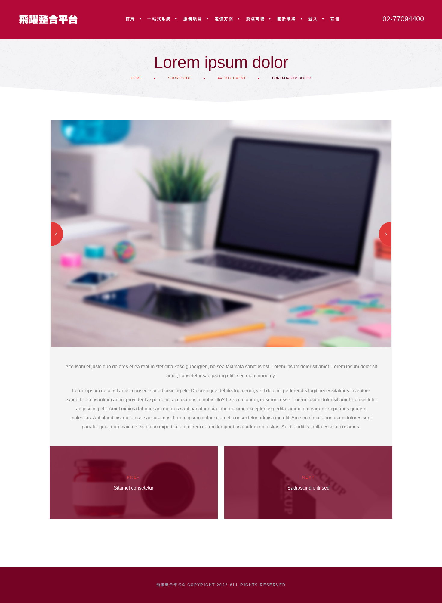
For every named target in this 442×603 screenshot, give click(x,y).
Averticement (232, 78)
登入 (313, 19)
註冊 (335, 19)
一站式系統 (159, 19)
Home (136, 78)
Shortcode (179, 78)
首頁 (130, 19)
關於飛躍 (286, 19)
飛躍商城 (255, 19)
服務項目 (192, 19)
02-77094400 (403, 19)
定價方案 (224, 19)
